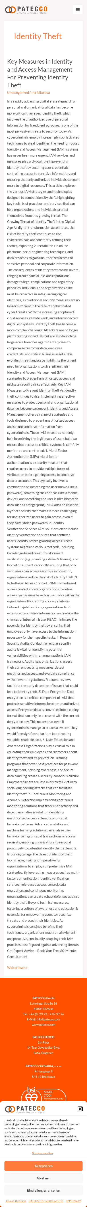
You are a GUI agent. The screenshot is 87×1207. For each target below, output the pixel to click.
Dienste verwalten (42, 1153)
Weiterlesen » (17, 967)
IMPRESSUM (73, 1201)
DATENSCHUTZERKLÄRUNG (46, 1201)
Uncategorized (18, 93)
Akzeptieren (44, 1166)
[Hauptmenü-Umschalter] (78, 9)
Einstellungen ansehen (43, 1190)
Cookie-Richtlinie (16, 1201)
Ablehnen (43, 1178)
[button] (80, 1109)
